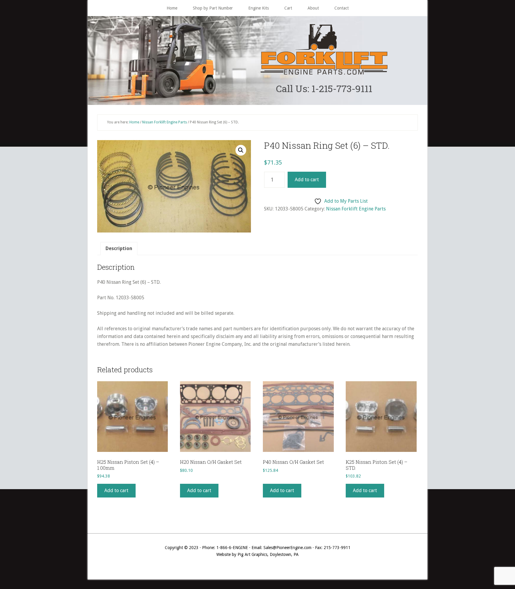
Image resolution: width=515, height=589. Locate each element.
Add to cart (307, 179)
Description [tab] (119, 248)
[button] (240, 150)
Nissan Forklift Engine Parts (164, 122)
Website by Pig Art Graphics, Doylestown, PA (257, 554)
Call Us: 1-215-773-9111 (324, 88)
